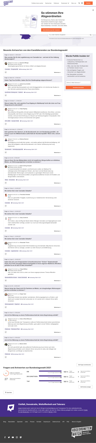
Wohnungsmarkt (9, 304)
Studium (20, 92)
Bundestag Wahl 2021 (26, 69)
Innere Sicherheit (22, 277)
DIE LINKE (7, 121)
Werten (50, 412)
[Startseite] (8, 3)
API (63, 421)
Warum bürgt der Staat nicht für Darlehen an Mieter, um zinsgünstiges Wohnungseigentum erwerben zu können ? (33, 289)
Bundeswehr (8, 149)
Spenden (20, 421)
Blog (4, 421)
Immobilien (12, 179)
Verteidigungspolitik (18, 149)
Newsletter (11, 421)
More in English (76, 421)
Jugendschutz (14, 251)
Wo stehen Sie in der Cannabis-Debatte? (18, 191)
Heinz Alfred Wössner (26, 319)
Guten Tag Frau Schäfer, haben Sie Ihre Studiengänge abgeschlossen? (28, 80)
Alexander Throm (24, 242)
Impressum (46, 421)
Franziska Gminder (25, 194)
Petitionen (7, 329)
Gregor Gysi (23, 294)
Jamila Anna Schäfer (25, 84)
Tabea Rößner (23, 269)
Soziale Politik (15, 121)
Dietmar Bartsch (24, 139)
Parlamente (64, 3)
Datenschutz (56, 421)
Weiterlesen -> (57, 72)
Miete (6, 179)
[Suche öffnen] (79, 3)
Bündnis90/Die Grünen (11, 277)
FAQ (68, 421)
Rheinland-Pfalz (15, 329)
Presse (32, 421)
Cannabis (7, 69)
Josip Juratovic (24, 217)
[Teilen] (6, 72)
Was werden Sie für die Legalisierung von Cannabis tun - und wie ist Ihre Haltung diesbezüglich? (32, 58)
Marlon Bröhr (23, 343)
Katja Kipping (23, 108)
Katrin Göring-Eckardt (25, 165)
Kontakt (39, 421)
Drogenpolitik (14, 69)
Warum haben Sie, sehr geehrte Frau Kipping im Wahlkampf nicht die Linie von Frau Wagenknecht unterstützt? (32, 104)
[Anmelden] (82, 3)
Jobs (26, 421)
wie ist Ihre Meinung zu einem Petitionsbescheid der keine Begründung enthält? (31, 315)
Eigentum (17, 304)
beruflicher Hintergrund (11, 92)
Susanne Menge (24, 62)
